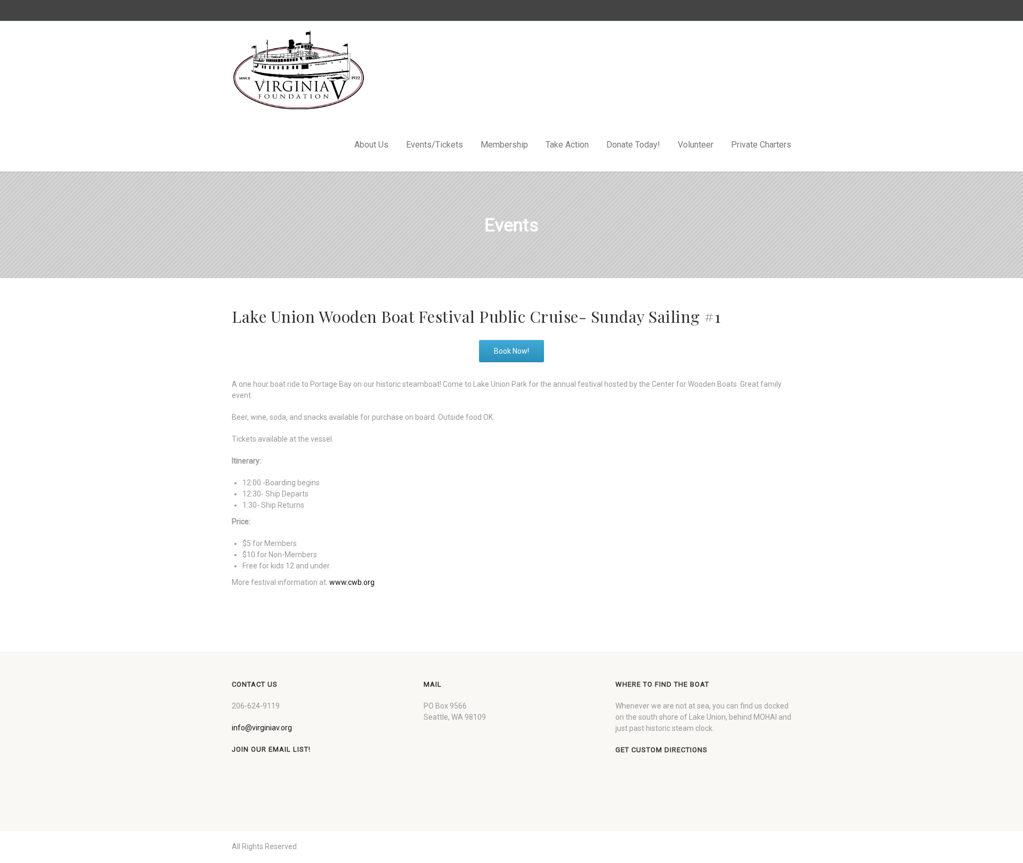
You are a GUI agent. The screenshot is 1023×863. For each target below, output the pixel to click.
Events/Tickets (434, 145)
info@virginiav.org (262, 727)
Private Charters (761, 145)
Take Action (567, 145)
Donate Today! (633, 145)
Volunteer (695, 145)
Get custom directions (661, 750)
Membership (504, 145)
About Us (371, 145)
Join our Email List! (271, 749)
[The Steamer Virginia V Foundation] (298, 69)
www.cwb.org (352, 582)
